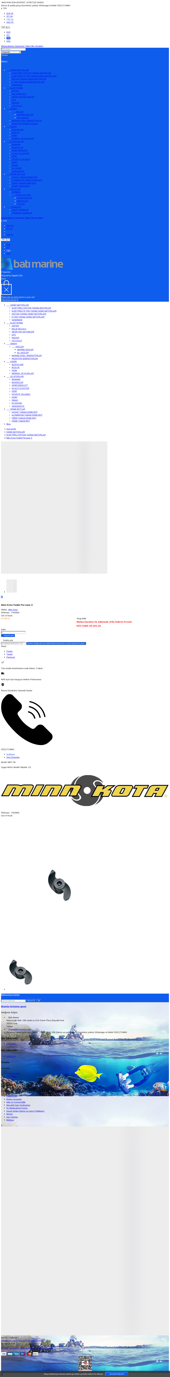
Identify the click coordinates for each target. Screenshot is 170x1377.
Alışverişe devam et (10, 300)
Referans (5, 812)
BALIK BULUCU (19, 94)
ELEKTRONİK (14, 88)
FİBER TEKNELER (20, 210)
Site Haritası (12, 1117)
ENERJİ (11, 108)
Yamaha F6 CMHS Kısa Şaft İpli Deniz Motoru (22, 1340)
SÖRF (14, 156)
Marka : (4, 609)
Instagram (11, 1043)
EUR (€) (9, 13)
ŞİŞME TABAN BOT (21, 186)
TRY (8, 38)
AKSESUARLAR (24, 198)
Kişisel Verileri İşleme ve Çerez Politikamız (25, 1111)
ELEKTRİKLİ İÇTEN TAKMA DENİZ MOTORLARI (34, 76)
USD (8, 41)
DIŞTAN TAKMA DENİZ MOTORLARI (29, 79)
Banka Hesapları (14, 1099)
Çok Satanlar (12, 1079)
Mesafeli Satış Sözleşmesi (18, 1105)
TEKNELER (13, 207)
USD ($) (10, 22)
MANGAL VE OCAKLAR (23, 138)
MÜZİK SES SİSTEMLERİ (23, 97)
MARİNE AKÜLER (25, 114)
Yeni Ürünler (11, 1076)
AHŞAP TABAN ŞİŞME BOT (25, 177)
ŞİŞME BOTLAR (15, 174)
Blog (8, 424)
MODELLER (22, 201)
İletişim (9, 1114)
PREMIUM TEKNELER (22, 213)
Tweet (9, 654)
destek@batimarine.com (19, 1029)
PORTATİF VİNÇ (21, 195)
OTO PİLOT (17, 106)
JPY (8, 35)
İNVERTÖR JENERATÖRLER (25, 123)
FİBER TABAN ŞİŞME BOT (24, 183)
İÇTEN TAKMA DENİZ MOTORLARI (28, 82)
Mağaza (10, 1120)
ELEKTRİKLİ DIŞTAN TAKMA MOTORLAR (31, 73)
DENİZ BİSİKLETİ (20, 150)
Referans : (5, 612)
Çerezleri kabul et (116, 1374)
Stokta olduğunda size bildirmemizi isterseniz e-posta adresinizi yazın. (56, 643)
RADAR (15, 103)
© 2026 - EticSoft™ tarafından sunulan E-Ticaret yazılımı (27, 1348)
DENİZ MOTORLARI (17, 70)
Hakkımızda (11, 1096)
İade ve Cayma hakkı (15, 1102)
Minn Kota (13, 609)
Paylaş (9, 651)
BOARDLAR (17, 147)
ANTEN (15, 91)
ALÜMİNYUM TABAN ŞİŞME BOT (27, 180)
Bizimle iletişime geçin (13, 1006)
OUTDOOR (13, 189)
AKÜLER (18, 112)
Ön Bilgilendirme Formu (16, 1108)
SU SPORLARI (15, 141)
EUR (8, 32)
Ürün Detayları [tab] (13, 757)
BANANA (16, 144)
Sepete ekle (8, 635)
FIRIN (14, 135)
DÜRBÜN (16, 192)
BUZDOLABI (17, 129)
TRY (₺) (10, 19)
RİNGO (15, 165)
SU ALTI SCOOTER (20, 153)
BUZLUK (16, 132)
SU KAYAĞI (17, 168)
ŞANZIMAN (17, 85)
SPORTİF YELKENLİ (21, 159)
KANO (14, 162)
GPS (14, 100)
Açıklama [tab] (10, 754)
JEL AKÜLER (23, 117)
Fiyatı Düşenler (13, 1073)
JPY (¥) (9, 16)
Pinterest (10, 657)
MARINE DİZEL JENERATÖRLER (27, 120)
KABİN (11, 126)
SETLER (21, 204)
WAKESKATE (18, 171)
